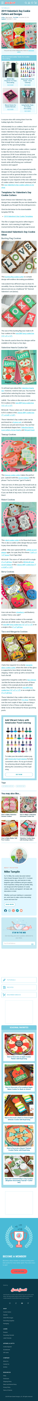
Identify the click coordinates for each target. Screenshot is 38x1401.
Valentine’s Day (20, 786)
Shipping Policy (7, 1381)
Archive (5, 1367)
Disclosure (6, 1378)
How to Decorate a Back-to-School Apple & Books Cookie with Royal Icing (19, 1118)
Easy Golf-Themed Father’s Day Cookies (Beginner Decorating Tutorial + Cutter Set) (19, 1180)
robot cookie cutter (12, 540)
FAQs (4, 1375)
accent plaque (24, 478)
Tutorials (5, 8)
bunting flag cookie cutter (14, 277)
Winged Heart (29, 430)
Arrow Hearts (16, 430)
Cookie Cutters (7, 1312)
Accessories (6, 1349)
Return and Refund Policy (10, 1384)
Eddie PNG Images (8, 1317)
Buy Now (19, 774)
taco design (31, 680)
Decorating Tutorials (8, 1335)
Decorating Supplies (7, 786)
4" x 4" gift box (6, 562)
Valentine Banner (27, 427)
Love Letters (6, 430)
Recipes (5, 1332)
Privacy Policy (6, 1387)
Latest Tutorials (7, 1338)
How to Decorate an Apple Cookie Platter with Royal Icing (19, 1058)
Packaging (6, 1323)
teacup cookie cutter (12, 475)
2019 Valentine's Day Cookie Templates (18, 216)
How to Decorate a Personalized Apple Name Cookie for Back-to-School (19, 1088)
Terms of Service (7, 1390)
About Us (5, 1361)
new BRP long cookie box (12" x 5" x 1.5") (18, 625)
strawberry (20, 612)
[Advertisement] (19, 963)
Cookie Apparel (7, 1346)
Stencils (5, 1315)
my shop (25, 700)
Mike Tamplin (9, 17)
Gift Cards (6, 1352)
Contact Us (6, 1364)
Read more (10, 904)
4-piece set (17, 422)
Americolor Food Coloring (17, 759)
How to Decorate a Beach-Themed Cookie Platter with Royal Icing (19, 1149)
